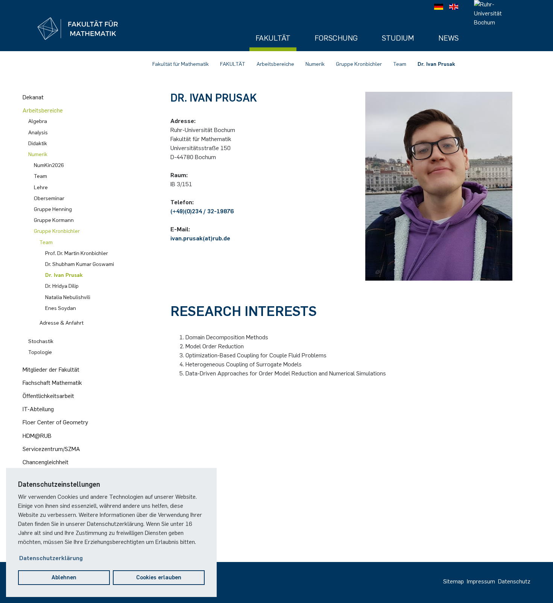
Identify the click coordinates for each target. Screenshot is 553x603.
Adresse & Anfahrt (62, 323)
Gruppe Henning (53, 209)
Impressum (481, 581)
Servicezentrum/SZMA (51, 449)
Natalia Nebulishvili (67, 297)
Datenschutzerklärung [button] (51, 558)
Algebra (37, 121)
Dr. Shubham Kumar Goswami (79, 264)
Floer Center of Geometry (55, 422)
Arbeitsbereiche (275, 64)
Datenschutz (514, 581)
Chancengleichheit (45, 462)
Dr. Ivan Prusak (436, 64)
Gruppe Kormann (54, 220)
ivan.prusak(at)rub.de (200, 238)
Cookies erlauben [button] (158, 577)
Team (399, 64)
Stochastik (40, 341)
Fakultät (272, 38)
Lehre (41, 187)
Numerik (315, 64)
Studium (398, 38)
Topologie (40, 352)
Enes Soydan (60, 308)
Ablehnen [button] (64, 577)
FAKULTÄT (232, 64)
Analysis (38, 132)
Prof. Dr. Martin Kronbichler (76, 253)
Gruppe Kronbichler (359, 64)
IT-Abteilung (38, 409)
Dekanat (33, 97)
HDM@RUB (37, 435)
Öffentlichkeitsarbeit (48, 395)
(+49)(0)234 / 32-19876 (202, 211)
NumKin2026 (49, 165)
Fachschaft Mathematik (52, 382)
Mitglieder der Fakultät (51, 369)
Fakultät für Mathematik (180, 64)
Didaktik (37, 143)
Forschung (336, 38)
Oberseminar (49, 198)
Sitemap (453, 581)
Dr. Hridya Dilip (62, 286)
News (448, 38)
